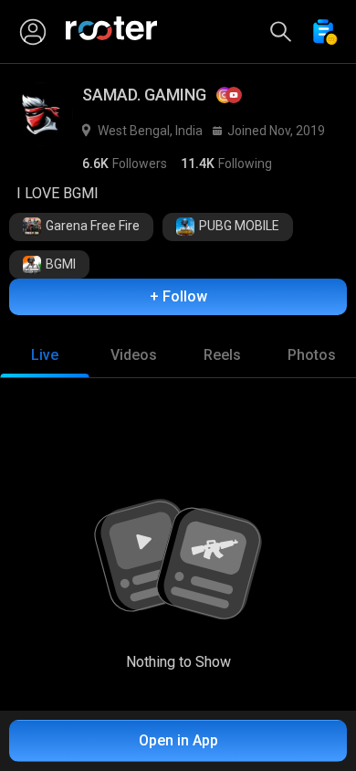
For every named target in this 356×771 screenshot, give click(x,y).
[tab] (44, 355)
